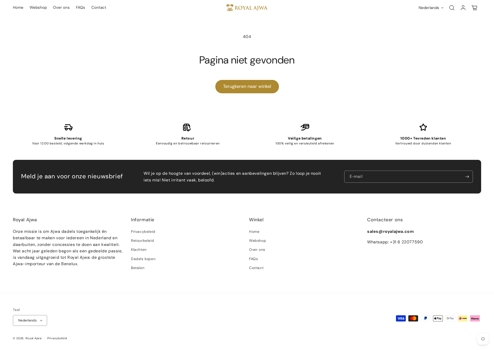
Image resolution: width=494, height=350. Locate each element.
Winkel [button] (256, 220)
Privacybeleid (143, 231)
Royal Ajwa (33, 338)
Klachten (139, 249)
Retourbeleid (142, 240)
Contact (256, 267)
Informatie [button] (142, 220)
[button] (451, 7)
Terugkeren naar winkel (247, 86)
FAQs (253, 258)
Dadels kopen (143, 258)
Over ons (257, 249)
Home (254, 231)
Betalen (137, 267)
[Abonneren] (467, 177)
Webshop (257, 240)
